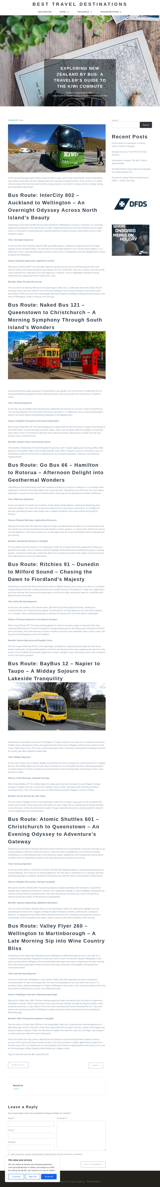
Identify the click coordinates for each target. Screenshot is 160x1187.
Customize (16, 1177)
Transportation (109, 12)
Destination (45, 12)
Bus (21, 120)
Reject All (32, 1177)
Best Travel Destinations (80, 4)
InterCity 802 (29, 1054)
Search (115, 120)
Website (12, 1142)
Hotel (63, 12)
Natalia (18, 1085)
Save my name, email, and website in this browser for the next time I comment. (46, 1154)
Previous (18, 1065)
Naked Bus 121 (42, 1054)
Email (11, 1130)
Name (11, 1118)
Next (96, 1065)
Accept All (49, 1177)
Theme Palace (93, 1181)
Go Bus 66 (17, 1054)
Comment (62, 1118)
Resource (83, 12)
